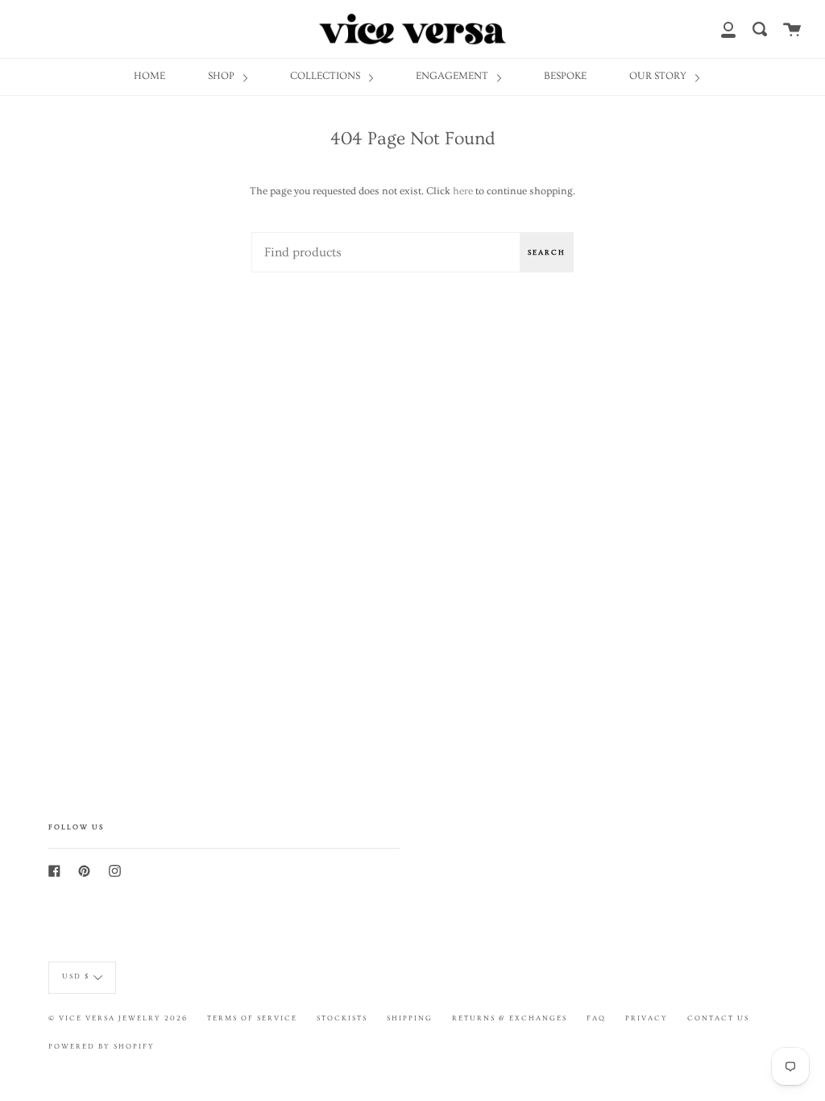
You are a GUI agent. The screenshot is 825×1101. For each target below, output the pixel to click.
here (463, 191)
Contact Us (718, 1018)
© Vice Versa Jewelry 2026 (118, 1018)
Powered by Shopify (101, 1046)
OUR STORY (659, 75)
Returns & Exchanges (509, 1018)
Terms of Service (252, 1018)
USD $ (75, 975)
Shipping (410, 1018)
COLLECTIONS (326, 75)
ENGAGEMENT (453, 75)
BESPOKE (565, 75)
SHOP (222, 75)
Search (547, 252)
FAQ (596, 1018)
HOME (149, 75)
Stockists (342, 1018)
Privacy (646, 1018)
